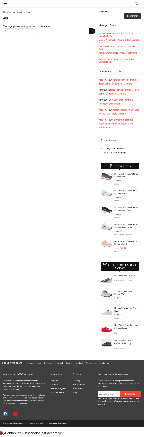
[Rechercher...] (92, 31)
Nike (116, 281)
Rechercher (104, 11)
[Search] (136, 3)
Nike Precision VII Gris (124, 276)
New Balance (119, 349)
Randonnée (104, 363)
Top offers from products (114, 153)
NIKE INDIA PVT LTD (125, 281)
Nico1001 (103, 79)
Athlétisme (91, 363)
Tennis (69, 363)
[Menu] (6, 3)
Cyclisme (48, 363)
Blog (75, 392)
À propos (54, 380)
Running (30, 363)
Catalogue (77, 380)
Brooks (117, 184)
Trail (39, 363)
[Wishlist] (3, 433)
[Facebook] (5, 414)
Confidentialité (57, 392)
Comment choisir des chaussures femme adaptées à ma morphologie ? (116, 123)
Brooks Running (126, 235)
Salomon (117, 301)
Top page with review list (114, 148)
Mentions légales (58, 388)
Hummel (117, 318)
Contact (54, 384)
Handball (79, 363)
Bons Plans (78, 388)
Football (59, 363)
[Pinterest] (15, 414)
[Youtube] (10, 414)
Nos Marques (79, 384)
